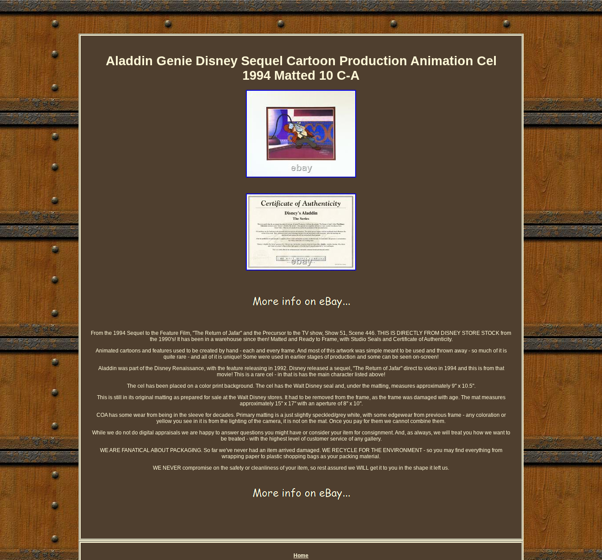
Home (301, 556)
